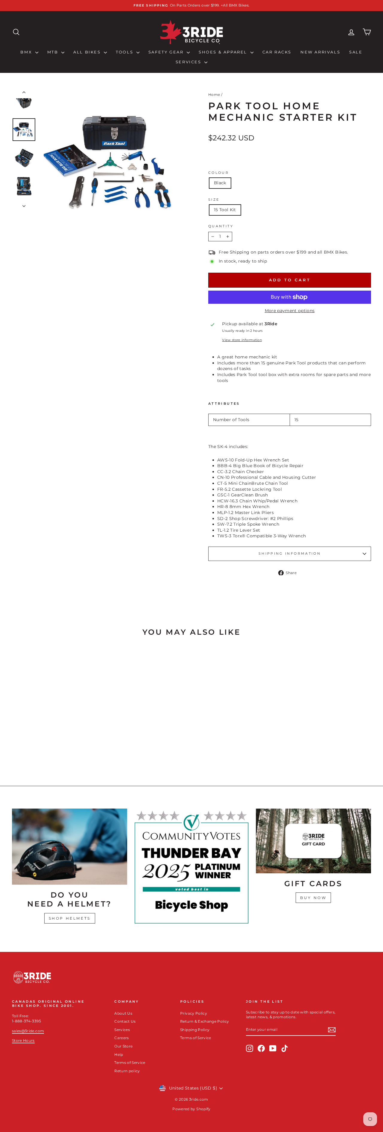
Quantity (220, 226)
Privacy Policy (193, 1013)
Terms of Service (129, 1062)
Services (189, 61)
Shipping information (290, 553)
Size (213, 199)
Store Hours (23, 1040)
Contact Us (125, 1021)
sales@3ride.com (28, 1031)
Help (118, 1054)
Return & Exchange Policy (204, 1021)
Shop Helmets (70, 918)
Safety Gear (166, 52)
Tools (125, 52)
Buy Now (313, 897)
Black (220, 182)
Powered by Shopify (191, 1109)
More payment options (290, 310)
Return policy (127, 1071)
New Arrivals (320, 52)
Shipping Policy (194, 1029)
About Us (123, 1013)
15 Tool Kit (225, 209)
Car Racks (276, 52)
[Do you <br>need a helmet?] (69, 847)
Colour (218, 173)
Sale (355, 52)
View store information (242, 340)
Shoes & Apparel (224, 52)
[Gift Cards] (313, 841)
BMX (27, 52)
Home (214, 94)
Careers (121, 1038)
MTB (53, 52)
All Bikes (87, 52)
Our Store (123, 1046)
